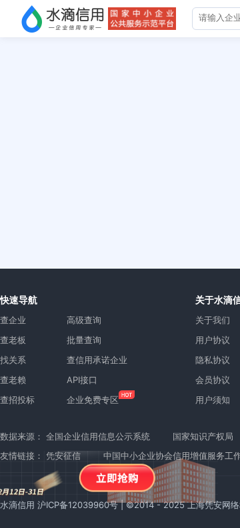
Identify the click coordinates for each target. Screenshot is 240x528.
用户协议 (212, 339)
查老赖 (13, 379)
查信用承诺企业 (97, 359)
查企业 (13, 320)
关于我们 (212, 320)
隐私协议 (212, 359)
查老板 (13, 339)
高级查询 (84, 320)
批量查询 (84, 339)
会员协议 (212, 379)
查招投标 (17, 399)
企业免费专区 (93, 399)
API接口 (82, 379)
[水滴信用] (62, 18)
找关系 (13, 359)
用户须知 (212, 399)
